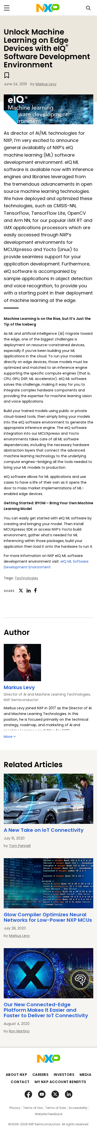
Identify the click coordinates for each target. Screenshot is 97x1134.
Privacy (14, 1108)
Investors (64, 1074)
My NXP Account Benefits (60, 1081)
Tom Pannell (20, 845)
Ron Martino (19, 1031)
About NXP (16, 1074)
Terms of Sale (55, 1108)
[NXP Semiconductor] (47, 8)
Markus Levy (46, 84)
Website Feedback (48, 1114)
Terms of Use (33, 1108)
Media (86, 1074)
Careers (40, 1074)
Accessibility (78, 1108)
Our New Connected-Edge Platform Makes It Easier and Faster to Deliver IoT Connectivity (46, 1010)
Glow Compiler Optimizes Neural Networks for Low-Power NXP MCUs (48, 917)
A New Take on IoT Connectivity (44, 830)
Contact (20, 1081)
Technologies (26, 578)
